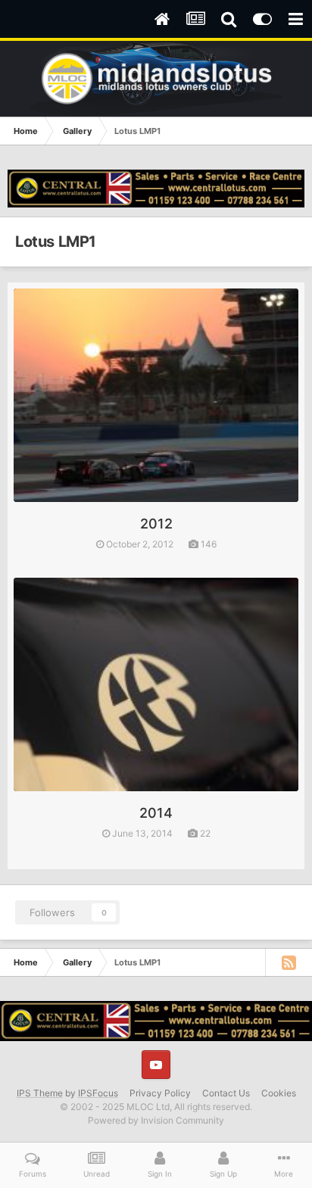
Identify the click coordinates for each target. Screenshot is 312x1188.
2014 (156, 813)
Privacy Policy (160, 1093)
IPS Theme (40, 1093)
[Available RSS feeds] (288, 962)
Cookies (278, 1093)
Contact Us (226, 1093)
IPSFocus (98, 1093)
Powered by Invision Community (156, 1120)
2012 (156, 524)
